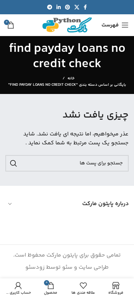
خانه (71, 78)
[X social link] (76, 7)
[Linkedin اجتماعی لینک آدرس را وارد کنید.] (58, 7)
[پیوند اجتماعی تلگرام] (49, 7)
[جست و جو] (13, 163)
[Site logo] (67, 25)
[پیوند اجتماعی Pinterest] (67, 7)
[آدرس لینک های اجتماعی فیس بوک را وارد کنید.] (85, 7)
